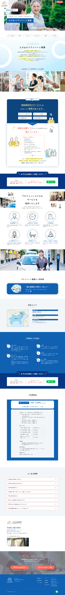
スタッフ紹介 (39, 582)
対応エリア (28, 35)
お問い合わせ (60, 1)
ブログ (46, 578)
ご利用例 (19, 35)
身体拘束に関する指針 (53, 584)
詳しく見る (27, 291)
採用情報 (46, 582)
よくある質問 (54, 35)
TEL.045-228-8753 (17, 581)
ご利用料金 (45, 35)
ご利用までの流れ (37, 35)
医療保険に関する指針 (53, 579)
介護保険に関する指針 (53, 581)
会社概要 (46, 580)
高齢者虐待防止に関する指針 (54, 582)
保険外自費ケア (39, 580)
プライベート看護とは (10, 35)
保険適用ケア (39, 578)
